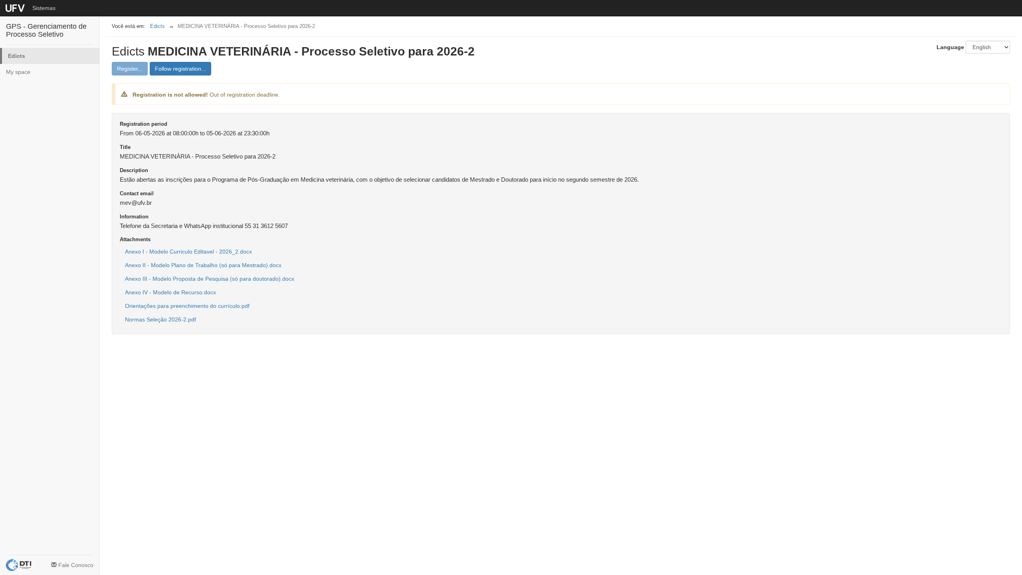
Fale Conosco (75, 565)
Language (951, 47)
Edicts (157, 26)
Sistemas (43, 8)
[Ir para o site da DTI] (18, 565)
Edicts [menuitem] (16, 56)
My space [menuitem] (18, 72)
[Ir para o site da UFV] (15, 8)
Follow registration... (180, 68)
